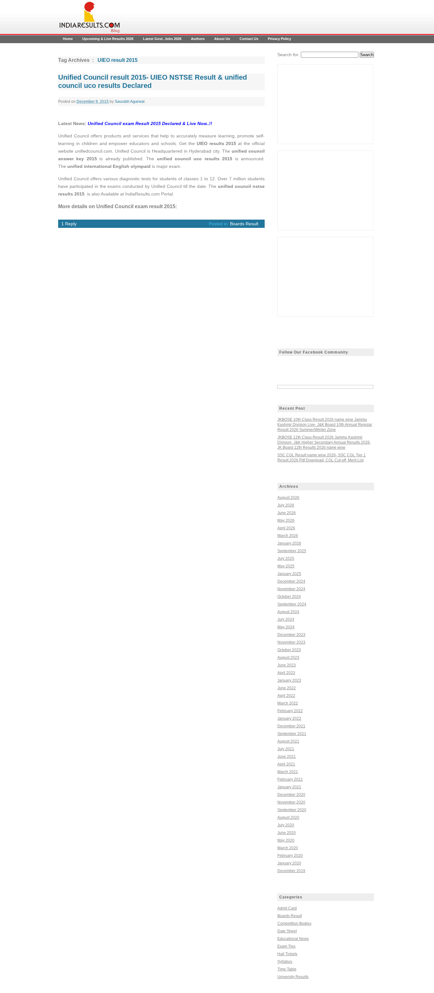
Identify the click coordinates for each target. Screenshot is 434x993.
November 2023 (291, 642)
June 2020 (286, 833)
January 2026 (289, 543)
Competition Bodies (294, 923)
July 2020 (285, 825)
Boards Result (244, 223)
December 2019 (291, 871)
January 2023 (289, 680)
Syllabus (284, 961)
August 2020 (288, 817)
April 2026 (286, 528)
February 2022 (290, 711)
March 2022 (287, 703)
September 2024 (291, 604)
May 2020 (286, 840)
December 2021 (291, 726)
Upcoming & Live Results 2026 (107, 39)
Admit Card (287, 908)
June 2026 (286, 513)
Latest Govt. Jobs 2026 (162, 39)
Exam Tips (286, 946)
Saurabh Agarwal (130, 101)
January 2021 (289, 787)
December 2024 (291, 581)
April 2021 (286, 764)
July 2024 (285, 619)
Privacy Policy (279, 39)
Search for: (288, 54)
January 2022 (289, 718)
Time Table (286, 969)
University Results (293, 977)
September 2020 (291, 810)
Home (68, 39)
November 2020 (291, 802)
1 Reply (69, 223)
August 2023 (288, 657)
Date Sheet (287, 931)
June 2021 (286, 756)
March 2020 (287, 848)
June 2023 (286, 665)
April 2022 (286, 695)
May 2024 (286, 627)
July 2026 (285, 505)
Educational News (293, 939)
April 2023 (286, 673)
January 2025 (289, 574)
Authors (198, 39)
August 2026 (288, 497)
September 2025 (291, 551)
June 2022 (286, 688)
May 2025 (286, 566)
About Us (222, 39)
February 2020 (290, 855)
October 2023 (289, 650)
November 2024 (291, 589)
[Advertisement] (325, 104)
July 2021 (285, 749)
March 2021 (287, 772)
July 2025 (285, 558)
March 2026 (287, 535)
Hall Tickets (287, 954)
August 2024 (288, 612)
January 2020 (289, 863)
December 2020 (291, 794)
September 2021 (291, 734)
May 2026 (286, 520)
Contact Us (249, 39)
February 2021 (290, 779)
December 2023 (291, 634)
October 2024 (289, 596)
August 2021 (288, 741)
